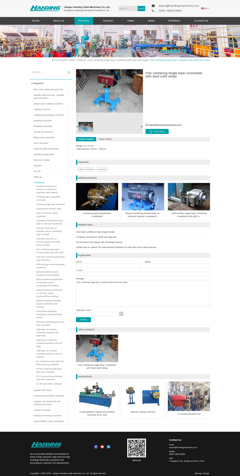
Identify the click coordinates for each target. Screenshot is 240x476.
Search (141, 8)
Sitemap (198, 473)
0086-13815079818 (170, 11)
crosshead (101, 169)
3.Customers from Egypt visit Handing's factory (99, 242)
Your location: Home (64, 60)
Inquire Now (158, 131)
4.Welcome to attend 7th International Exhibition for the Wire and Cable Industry (116, 247)
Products (81, 60)
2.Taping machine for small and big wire (96, 237)
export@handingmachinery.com (179, 6)
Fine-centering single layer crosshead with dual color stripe (118, 60)
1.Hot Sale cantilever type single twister (95, 232)
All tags (206, 473)
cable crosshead (86, 169)
